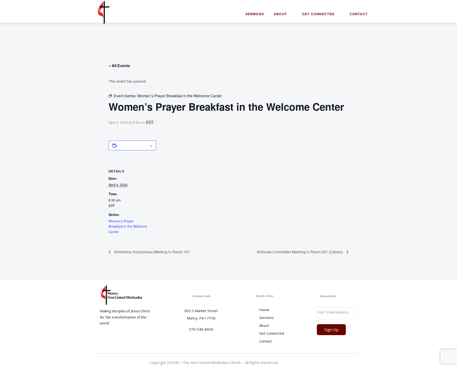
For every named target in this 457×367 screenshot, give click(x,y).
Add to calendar (133, 145)
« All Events (119, 65)
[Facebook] (355, 362)
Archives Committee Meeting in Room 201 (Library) (300, 251)
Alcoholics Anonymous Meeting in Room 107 (151, 251)
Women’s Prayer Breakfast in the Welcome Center (128, 226)
